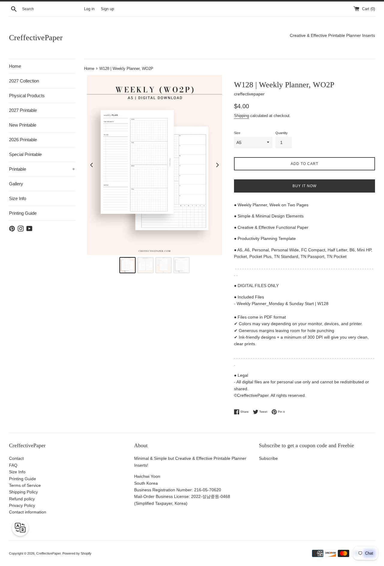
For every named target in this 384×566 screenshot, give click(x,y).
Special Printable (25, 154)
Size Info (17, 198)
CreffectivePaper (36, 37)
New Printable (22, 124)
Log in (89, 9)
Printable (42, 169)
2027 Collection (24, 80)
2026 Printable (23, 139)
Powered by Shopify (77, 553)
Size (237, 133)
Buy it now (304, 186)
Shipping (241, 115)
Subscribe (268, 458)
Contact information (27, 512)
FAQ (13, 465)
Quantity (281, 133)
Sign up (107, 9)
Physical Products (27, 95)
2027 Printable (23, 110)
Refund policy (22, 498)
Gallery (16, 183)
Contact (16, 458)
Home (15, 66)
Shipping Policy (23, 492)
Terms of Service (25, 485)
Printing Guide (23, 213)
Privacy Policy (22, 505)
